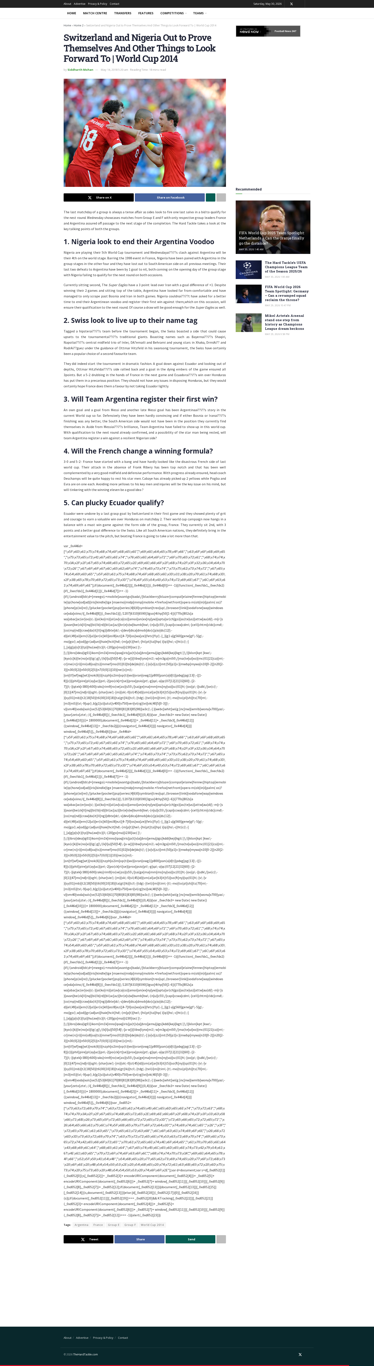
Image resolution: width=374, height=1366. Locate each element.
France (98, 1225)
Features (145, 13)
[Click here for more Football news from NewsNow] (253, 31)
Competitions (172, 13)
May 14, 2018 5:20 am (114, 70)
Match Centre (95, 13)
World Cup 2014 (152, 1225)
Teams (198, 13)
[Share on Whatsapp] (210, 197)
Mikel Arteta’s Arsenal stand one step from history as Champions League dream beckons (284, 322)
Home (71, 13)
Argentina (82, 1225)
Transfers (122, 13)
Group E (113, 1225)
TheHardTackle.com (85, 1354)
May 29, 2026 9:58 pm (277, 334)
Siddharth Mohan (80, 70)
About (67, 4)
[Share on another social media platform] (221, 197)
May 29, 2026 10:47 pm (278, 305)
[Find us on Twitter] (291, 4)
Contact (114, 4)
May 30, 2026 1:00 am (277, 276)
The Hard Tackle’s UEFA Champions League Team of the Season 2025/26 (286, 266)
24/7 (293, 31)
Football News (283, 31)
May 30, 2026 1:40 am (251, 249)
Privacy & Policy (97, 4)
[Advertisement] (145, 1281)
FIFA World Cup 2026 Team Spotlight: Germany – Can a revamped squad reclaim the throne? (287, 293)
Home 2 (79, 25)
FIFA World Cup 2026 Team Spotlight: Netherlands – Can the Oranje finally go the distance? (271, 238)
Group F (130, 1225)
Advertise (79, 4)
